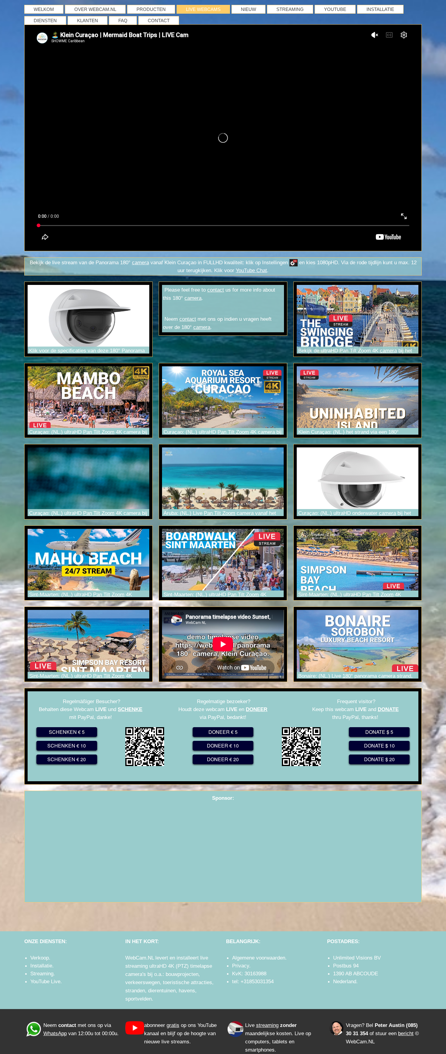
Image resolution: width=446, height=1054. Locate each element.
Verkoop (39, 958)
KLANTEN (87, 20)
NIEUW (248, 9)
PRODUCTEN (151, 9)
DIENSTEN (45, 20)
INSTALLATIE (380, 9)
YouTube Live (45, 981)
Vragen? (355, 1025)
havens (187, 990)
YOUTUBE (335, 9)
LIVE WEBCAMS (203, 9)
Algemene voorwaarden (258, 958)
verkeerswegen (142, 982)
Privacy (240, 966)
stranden (135, 990)
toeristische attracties (187, 982)
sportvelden (138, 999)
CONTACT (159, 20)
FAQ (122, 20)
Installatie (41, 966)
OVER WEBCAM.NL (95, 9)
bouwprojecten (182, 974)
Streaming (41, 973)
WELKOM (44, 9)
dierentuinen (162, 990)
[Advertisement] (223, 847)
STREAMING (290, 9)
